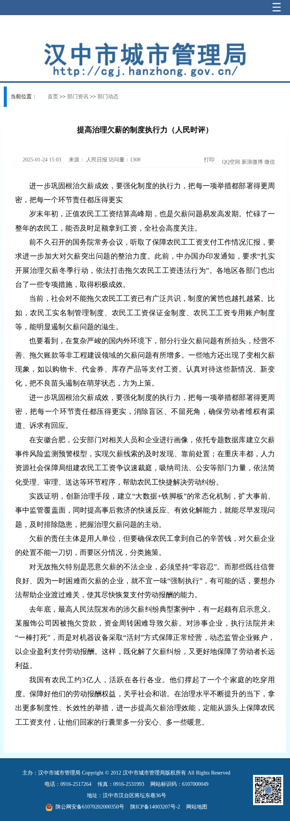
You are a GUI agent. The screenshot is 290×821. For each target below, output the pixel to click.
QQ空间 (231, 162)
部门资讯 (77, 96)
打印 (208, 160)
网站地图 (196, 807)
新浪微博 (252, 162)
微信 (269, 162)
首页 (53, 96)
